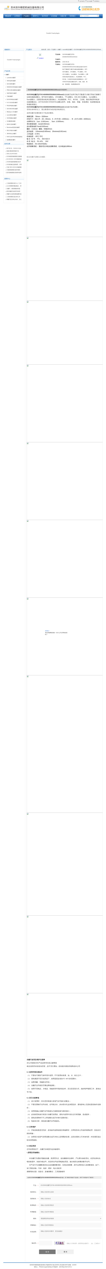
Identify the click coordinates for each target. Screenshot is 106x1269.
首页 (48, 49)
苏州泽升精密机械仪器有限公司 (29, 9)
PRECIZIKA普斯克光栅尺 (14, 90)
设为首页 (82, 1)
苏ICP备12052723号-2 (65, 1267)
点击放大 (41, 58)
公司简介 (17, 16)
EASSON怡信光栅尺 (12, 99)
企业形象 (54, 16)
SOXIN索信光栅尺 (12, 118)
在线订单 (63, 16)
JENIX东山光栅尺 (11, 133)
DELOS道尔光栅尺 (12, 130)
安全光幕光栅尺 (11, 84)
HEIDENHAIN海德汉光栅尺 (14, 87)
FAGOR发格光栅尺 (12, 105)
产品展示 (26, 16)
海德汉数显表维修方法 (13, 151)
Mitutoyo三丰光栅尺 (12, 112)
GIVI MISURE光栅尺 (12, 108)
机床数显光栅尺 (11, 140)
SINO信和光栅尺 (11, 81)
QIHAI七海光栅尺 (11, 124)
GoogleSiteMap (47, 1267)
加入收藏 (89, 1)
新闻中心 (36, 16)
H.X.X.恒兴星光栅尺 (12, 102)
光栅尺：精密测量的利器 (13, 188)
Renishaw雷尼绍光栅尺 (13, 127)
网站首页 (8, 16)
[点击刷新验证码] (59, 1243)
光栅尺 (7, 74)
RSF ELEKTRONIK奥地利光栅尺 (14, 137)
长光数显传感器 (11, 121)
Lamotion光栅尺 (11, 77)
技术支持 (45, 16)
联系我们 (96, 1)
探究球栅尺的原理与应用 (13, 191)
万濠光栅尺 (10, 96)
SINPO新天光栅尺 (12, 93)
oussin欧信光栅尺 (12, 115)
